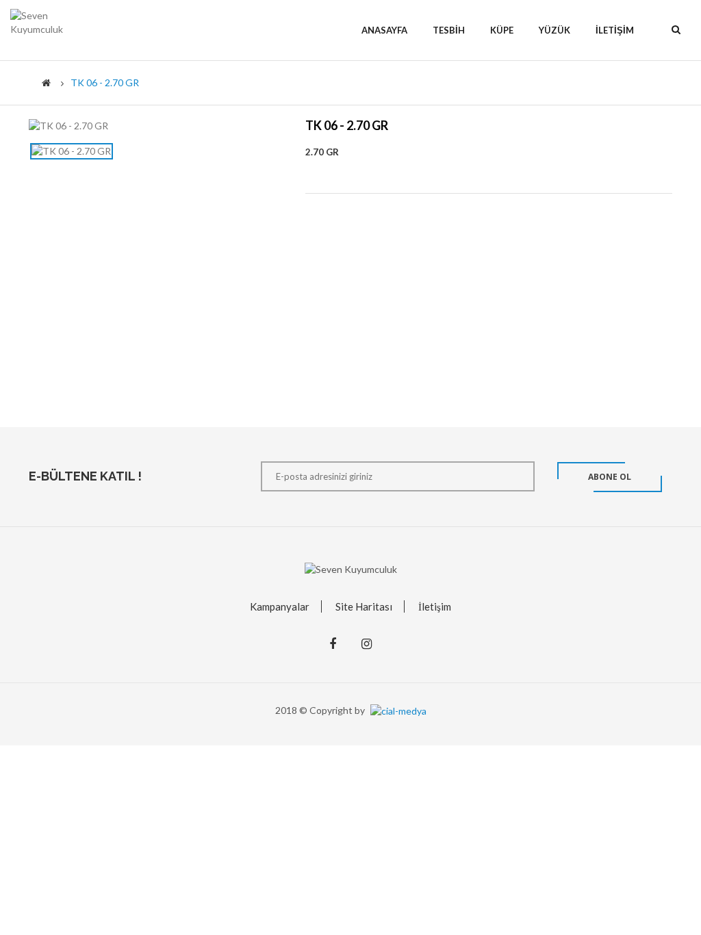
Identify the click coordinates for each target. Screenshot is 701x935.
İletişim (434, 606)
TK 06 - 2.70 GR (105, 82)
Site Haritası (363, 606)
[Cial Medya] (396, 710)
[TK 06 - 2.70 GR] (71, 151)
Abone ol (609, 477)
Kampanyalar (279, 606)
